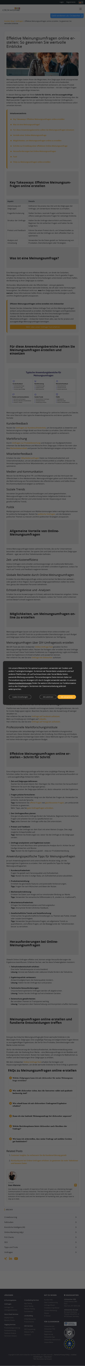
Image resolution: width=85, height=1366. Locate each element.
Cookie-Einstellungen (20, 697)
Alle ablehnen (48, 697)
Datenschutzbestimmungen (20, 683)
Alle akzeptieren (67, 697)
